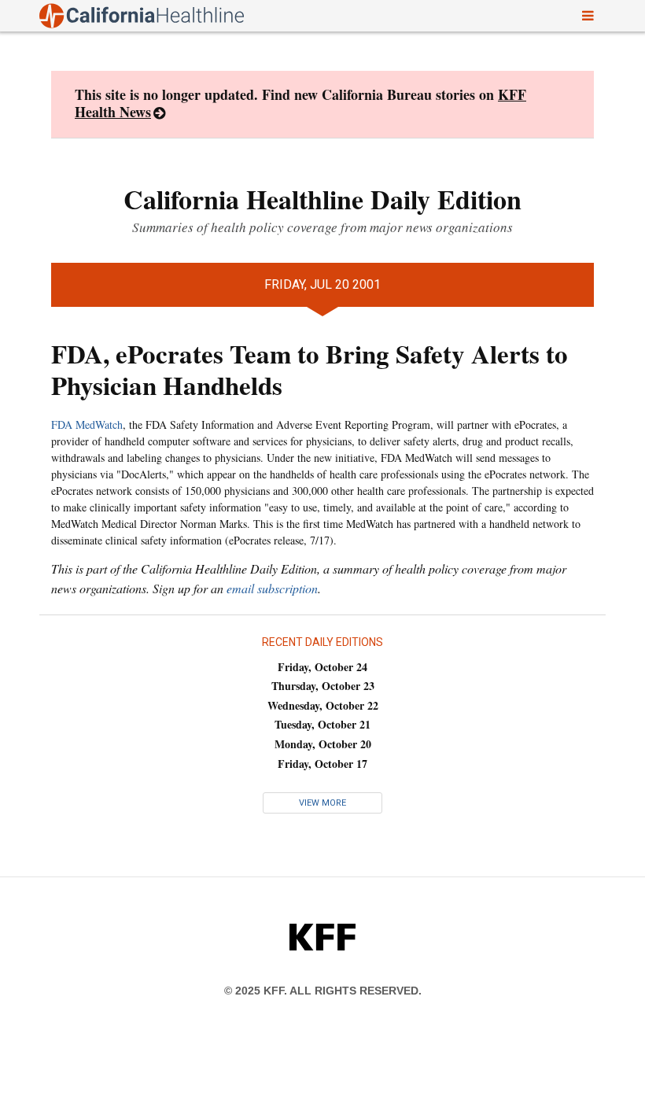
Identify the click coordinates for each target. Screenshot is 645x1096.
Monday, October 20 (323, 744)
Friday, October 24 (322, 667)
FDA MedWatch (87, 424)
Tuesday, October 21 (322, 724)
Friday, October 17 (322, 763)
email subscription (272, 588)
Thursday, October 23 (322, 685)
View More (322, 803)
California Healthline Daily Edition (322, 199)
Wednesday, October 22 (322, 705)
